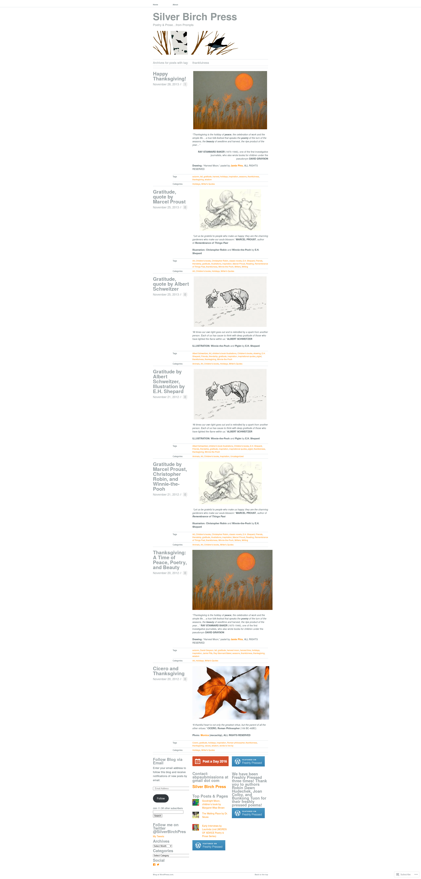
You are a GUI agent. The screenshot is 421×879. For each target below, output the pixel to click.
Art (193, 260)
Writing (245, 266)
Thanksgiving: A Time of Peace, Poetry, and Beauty (170, 560)
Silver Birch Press (195, 16)
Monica (205, 735)
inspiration (233, 176)
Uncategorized (237, 456)
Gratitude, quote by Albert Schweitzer (171, 283)
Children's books (203, 260)
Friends (259, 260)
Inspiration (224, 456)
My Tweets (158, 836)
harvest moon (233, 650)
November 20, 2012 (166, 573)
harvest (216, 176)
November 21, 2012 (166, 397)
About (175, 4)
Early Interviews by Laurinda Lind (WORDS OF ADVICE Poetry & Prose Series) (214, 831)
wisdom (208, 179)
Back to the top (261, 874)
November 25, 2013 (166, 207)
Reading (250, 263)
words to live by (226, 745)
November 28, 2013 (166, 84)
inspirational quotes (247, 356)
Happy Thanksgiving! (169, 76)
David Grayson (206, 650)
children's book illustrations (224, 353)
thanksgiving (198, 179)
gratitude (208, 176)
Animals (196, 363)
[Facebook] (154, 864)
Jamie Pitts (207, 653)
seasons (243, 176)
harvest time (245, 650)
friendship (196, 263)
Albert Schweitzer (200, 353)
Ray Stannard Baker (222, 653)
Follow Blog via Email (167, 761)
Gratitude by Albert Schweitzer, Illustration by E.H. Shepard (169, 381)
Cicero (195, 742)
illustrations (216, 263)
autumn (195, 176)
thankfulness (253, 176)
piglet (259, 356)
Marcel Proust (239, 263)
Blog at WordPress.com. (163, 874)
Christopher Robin (220, 260)
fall (201, 176)
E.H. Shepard (249, 260)
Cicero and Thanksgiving (169, 671)
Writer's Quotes (208, 183)
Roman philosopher (236, 742)
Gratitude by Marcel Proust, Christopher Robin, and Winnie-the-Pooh (170, 476)
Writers (238, 266)
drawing (257, 353)
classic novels (235, 260)
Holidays (196, 183)
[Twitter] (158, 864)
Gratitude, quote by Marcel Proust (169, 196)
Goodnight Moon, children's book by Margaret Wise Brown (213, 804)
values (208, 745)
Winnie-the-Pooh (226, 266)
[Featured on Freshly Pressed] (208, 852)
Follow (161, 798)
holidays (224, 176)
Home (155, 4)
